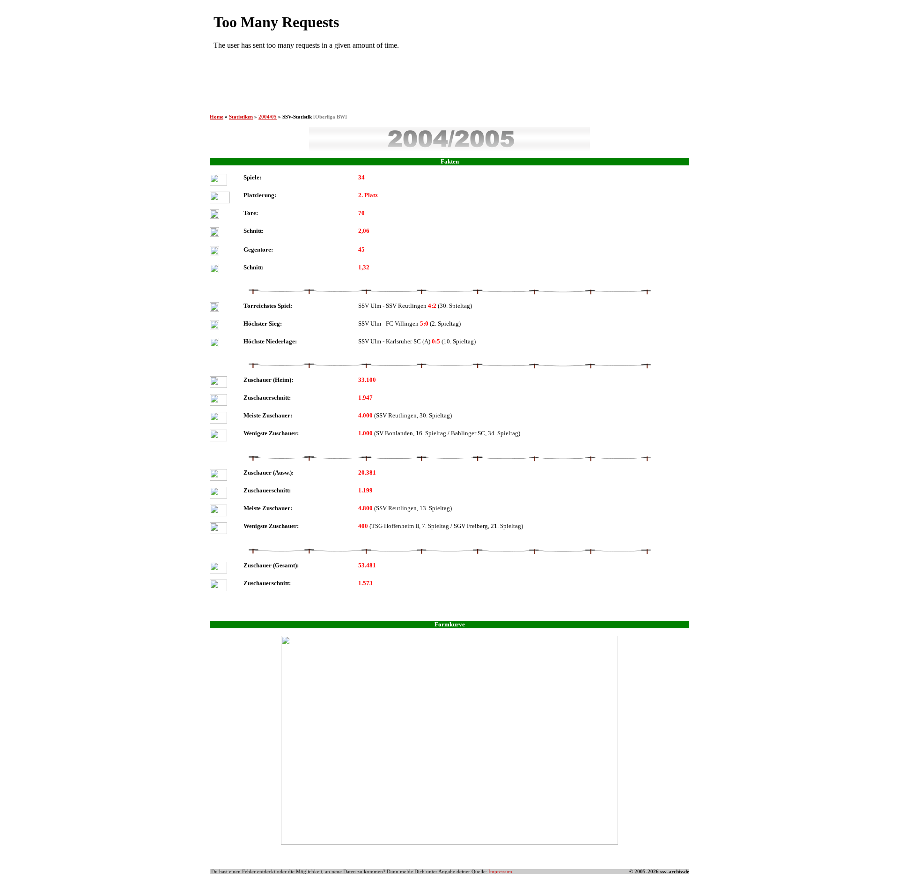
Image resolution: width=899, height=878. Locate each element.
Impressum (500, 871)
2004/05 (267, 116)
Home (216, 116)
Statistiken (241, 116)
